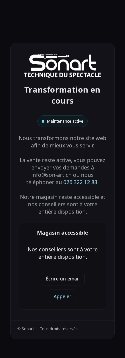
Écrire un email (63, 278)
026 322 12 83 (80, 182)
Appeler (62, 296)
